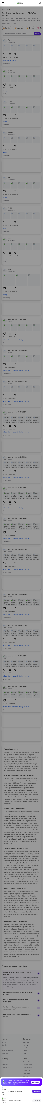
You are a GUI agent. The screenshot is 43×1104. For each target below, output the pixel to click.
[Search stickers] (40, 3)
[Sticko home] (21, 3)
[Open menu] (3, 3)
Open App (37, 1091)
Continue (37, 1100)
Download (35, 1082)
